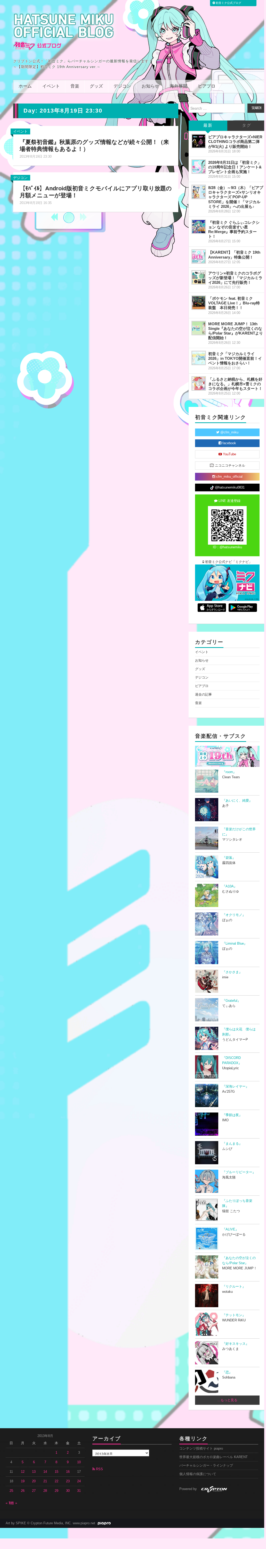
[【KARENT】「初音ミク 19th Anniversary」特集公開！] (198, 256)
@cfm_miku (228, 432)
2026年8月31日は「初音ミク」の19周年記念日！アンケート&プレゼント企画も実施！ (235, 167)
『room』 (229, 772)
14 (45, 1472)
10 (79, 1462)
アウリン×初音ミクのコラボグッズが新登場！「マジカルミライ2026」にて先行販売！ (235, 278)
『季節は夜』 (232, 1115)
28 (45, 1491)
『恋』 (227, 1372)
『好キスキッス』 (235, 1344)
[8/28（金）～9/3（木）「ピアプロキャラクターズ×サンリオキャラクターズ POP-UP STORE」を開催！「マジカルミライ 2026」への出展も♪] (198, 191)
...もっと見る (227, 1400)
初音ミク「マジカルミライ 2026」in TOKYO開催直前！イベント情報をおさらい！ (235, 358)
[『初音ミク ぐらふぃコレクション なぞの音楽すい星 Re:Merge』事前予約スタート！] (198, 226)
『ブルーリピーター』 (239, 1172)
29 (56, 1491)
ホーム (25, 86)
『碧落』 (229, 858)
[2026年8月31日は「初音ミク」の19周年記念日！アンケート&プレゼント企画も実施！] (198, 166)
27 (34, 1491)
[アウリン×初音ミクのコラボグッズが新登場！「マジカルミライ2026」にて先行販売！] (198, 277)
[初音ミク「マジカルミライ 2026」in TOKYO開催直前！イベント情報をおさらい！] (198, 358)
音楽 (74, 86)
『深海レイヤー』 (235, 1086)
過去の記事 (203, 694)
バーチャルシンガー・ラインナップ (206, 1465)
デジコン (122, 86)
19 (23, 1481)
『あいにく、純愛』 (237, 800)
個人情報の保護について (197, 1474)
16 (68, 1472)
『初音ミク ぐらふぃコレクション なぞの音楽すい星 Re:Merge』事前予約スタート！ (234, 229)
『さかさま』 (232, 972)
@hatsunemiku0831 (229, 487)
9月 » (13, 1503)
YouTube (229, 454)
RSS (99, 1469)
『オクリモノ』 (234, 915)
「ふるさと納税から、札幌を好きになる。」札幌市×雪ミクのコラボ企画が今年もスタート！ (235, 384)
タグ (246, 125)
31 (79, 1491)
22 (56, 1481)
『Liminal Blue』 (234, 943)
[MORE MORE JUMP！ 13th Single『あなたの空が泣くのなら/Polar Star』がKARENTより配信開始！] (198, 328)
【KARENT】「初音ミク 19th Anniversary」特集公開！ (234, 254)
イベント (51, 86)
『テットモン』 (234, 1315)
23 (68, 1481)
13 (34, 1472)
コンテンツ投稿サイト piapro (201, 1448)
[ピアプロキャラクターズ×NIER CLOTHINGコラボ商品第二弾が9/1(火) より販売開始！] (198, 141)
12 (23, 1472)
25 (11, 1491)
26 (23, 1491)
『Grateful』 (231, 1001)
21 (45, 1481)
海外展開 (178, 86)
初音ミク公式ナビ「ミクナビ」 (228, 562)
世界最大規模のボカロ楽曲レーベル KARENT (213, 1457)
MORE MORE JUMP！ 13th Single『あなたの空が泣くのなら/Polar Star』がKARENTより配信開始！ (235, 331)
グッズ (96, 86)
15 (56, 1472)
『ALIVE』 (230, 1229)
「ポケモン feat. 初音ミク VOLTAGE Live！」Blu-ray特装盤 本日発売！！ (234, 303)
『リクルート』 (234, 1286)
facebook (228, 443)
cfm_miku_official (229, 476)
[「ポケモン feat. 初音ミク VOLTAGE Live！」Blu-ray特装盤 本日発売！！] (198, 302)
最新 (208, 125)
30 (68, 1491)
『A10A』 (229, 886)
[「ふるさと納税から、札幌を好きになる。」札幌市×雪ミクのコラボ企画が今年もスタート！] (198, 383)
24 (79, 1481)
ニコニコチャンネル (229, 465)
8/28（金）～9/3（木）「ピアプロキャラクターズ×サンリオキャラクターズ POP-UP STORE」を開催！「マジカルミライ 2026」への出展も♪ (235, 197)
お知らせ (150, 86)
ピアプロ (206, 86)
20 (34, 1481)
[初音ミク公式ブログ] (63, 31)
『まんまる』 (232, 1143)
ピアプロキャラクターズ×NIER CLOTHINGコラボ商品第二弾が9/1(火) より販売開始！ (235, 141)
